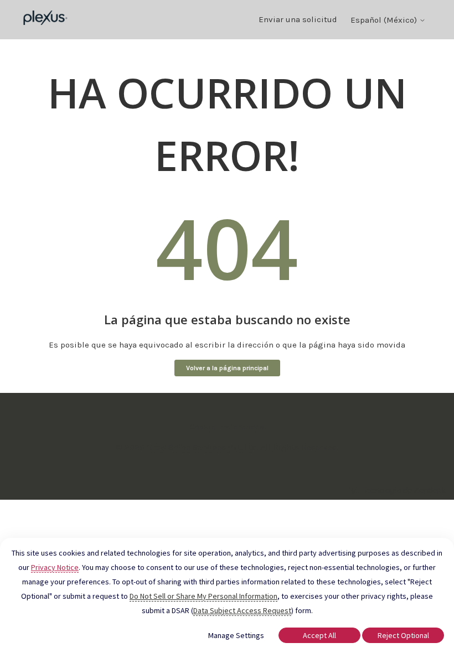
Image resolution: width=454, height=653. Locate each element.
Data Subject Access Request (242, 610)
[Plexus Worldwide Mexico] (46, 19)
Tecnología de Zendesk (404, 490)
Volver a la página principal (227, 368)
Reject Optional (403, 635)
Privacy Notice (55, 567)
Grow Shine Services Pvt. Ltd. (203, 447)
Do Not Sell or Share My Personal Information (203, 596)
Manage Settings (236, 635)
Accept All (319, 635)
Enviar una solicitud (298, 19)
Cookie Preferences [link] (227, 427)
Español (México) (384, 20)
